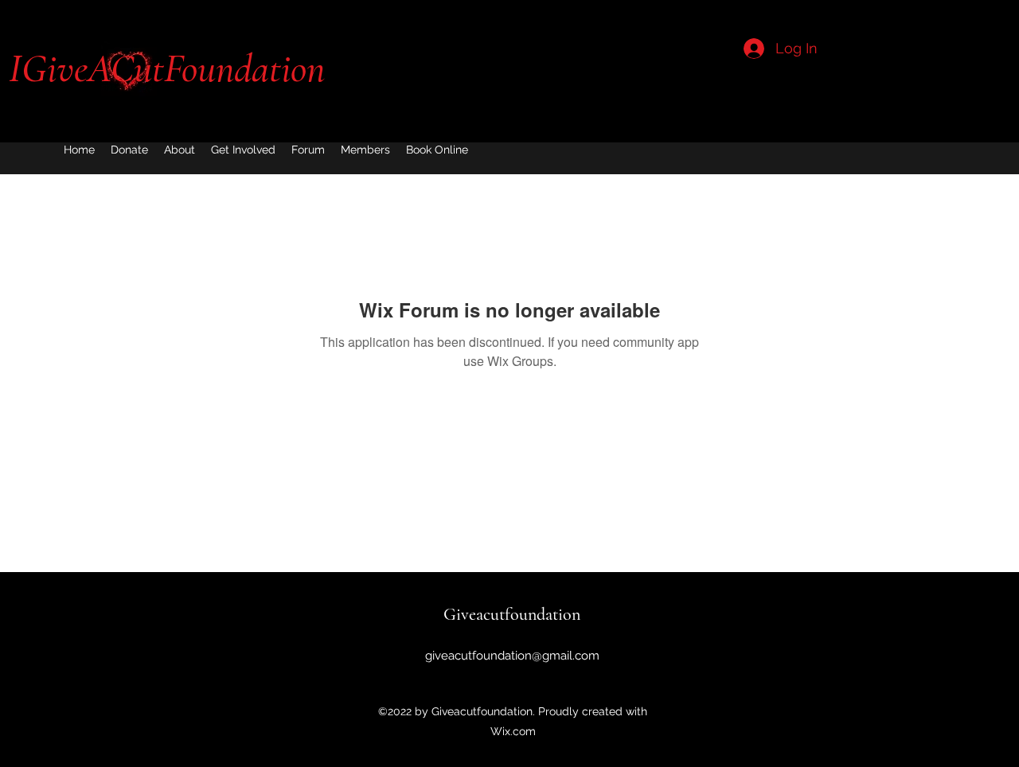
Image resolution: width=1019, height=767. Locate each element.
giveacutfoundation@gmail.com (512, 655)
